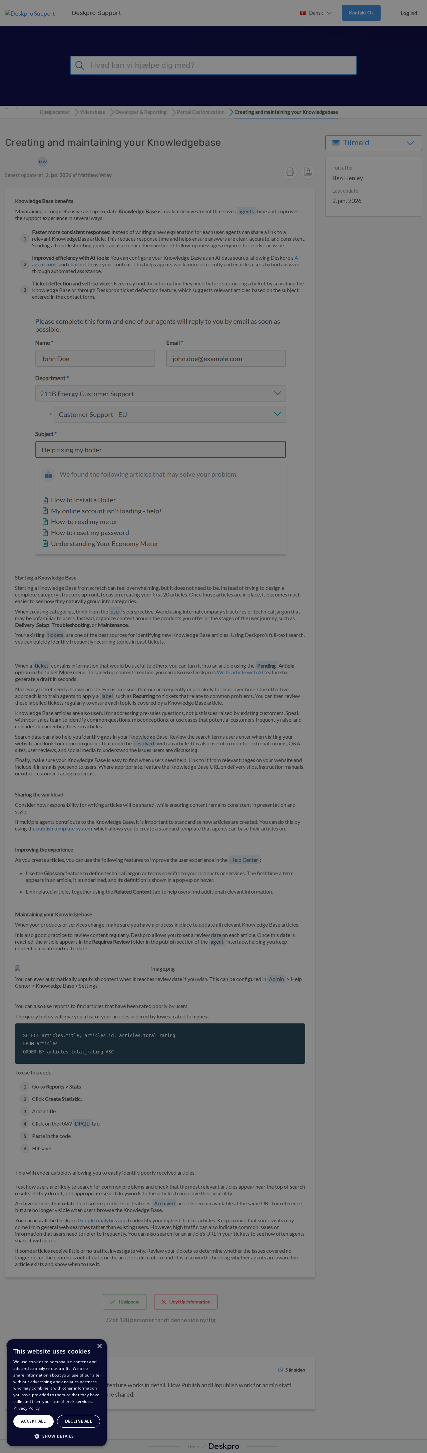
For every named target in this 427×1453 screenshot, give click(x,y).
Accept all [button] (33, 1421)
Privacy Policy (26, 1408)
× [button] (99, 1346)
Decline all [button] (78, 1421)
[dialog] (57, 1392)
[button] (56, 1436)
